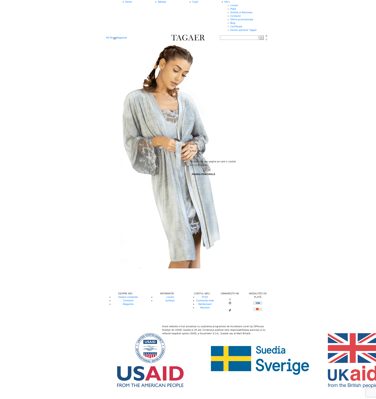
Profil (205, 296)
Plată (233, 8)
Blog (232, 22)
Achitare (170, 300)
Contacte (235, 15)
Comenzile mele (205, 300)
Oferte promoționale (241, 19)
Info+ (227, 1)
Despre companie (128, 296)
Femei (128, 1)
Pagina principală (203, 174)
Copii (195, 1)
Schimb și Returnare (241, 12)
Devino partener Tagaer (243, 29)
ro (107, 37)
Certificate (236, 26)
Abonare (188, 278)
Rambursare (205, 304)
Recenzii (205, 307)
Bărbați (162, 1)
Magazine (128, 304)
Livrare (234, 5)
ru (111, 37)
